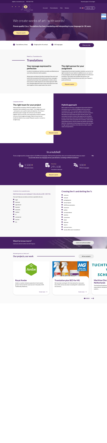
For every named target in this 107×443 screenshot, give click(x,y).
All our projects (86, 256)
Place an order (86, 45)
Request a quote (21, 33)
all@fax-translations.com (18, 1)
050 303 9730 (29, 1)
